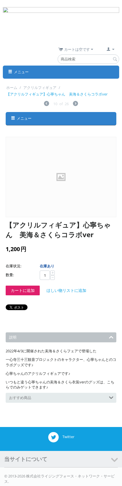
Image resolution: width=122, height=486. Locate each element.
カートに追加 (23, 290)
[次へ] (75, 104)
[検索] (115, 59)
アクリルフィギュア (39, 87)
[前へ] (46, 104)
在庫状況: (13, 266)
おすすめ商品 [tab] (20, 397)
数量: (10, 274)
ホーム (11, 87)
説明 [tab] (12, 337)
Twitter (68, 437)
